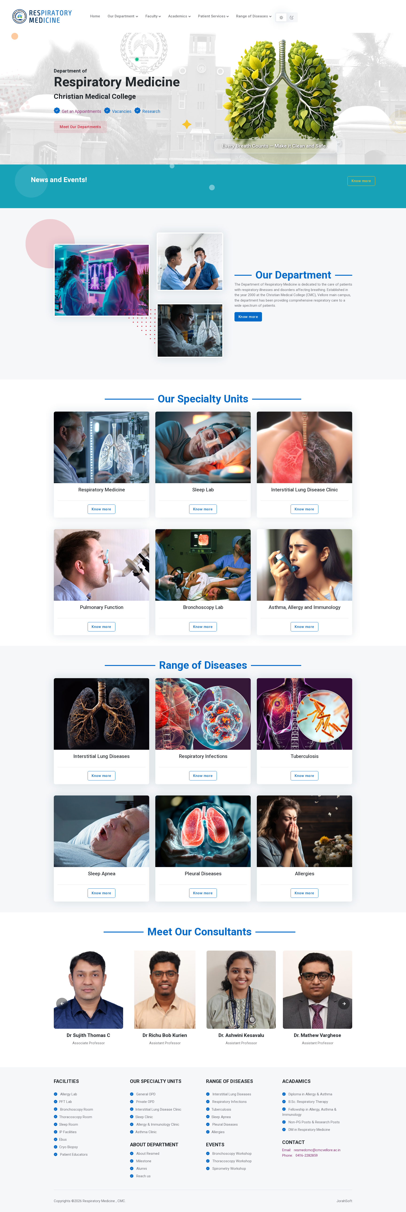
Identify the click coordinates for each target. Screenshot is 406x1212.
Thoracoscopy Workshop (231, 1161)
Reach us (143, 1176)
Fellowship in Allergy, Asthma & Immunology (309, 1112)
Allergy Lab (68, 1094)
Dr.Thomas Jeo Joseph (318, 1035)
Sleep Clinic (144, 1117)
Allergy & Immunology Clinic (157, 1124)
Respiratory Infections (203, 756)
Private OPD (144, 1102)
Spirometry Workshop (228, 1168)
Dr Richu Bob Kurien (88, 1035)
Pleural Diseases (202, 873)
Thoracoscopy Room (75, 1117)
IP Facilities (68, 1132)
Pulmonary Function (101, 607)
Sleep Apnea (101, 873)
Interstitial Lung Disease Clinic (304, 489)
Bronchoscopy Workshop (231, 1153)
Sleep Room (68, 1124)
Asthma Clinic (146, 1132)
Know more (361, 181)
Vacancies (122, 111)
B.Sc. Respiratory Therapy (308, 1102)
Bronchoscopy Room (76, 1109)
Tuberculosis (304, 756)
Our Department (121, 16)
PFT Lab (65, 1102)
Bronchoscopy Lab (203, 607)
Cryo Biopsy (68, 1147)
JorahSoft (344, 1201)
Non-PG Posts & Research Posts (314, 1122)
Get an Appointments (81, 111)
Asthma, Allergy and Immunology (304, 607)
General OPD (145, 1094)
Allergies (304, 873)
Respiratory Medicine (101, 489)
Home (95, 16)
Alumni (141, 1168)
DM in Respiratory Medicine (309, 1130)
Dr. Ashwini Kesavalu (165, 1035)
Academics (177, 16)
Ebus (63, 1139)
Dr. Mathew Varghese (241, 1035)
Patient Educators (73, 1154)
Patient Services (211, 16)
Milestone (143, 1161)
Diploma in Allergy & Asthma (310, 1094)
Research (151, 111)
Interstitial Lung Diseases (101, 756)
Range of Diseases (252, 16)
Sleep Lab (203, 489)
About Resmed (147, 1153)
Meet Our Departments (80, 127)
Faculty (151, 16)
